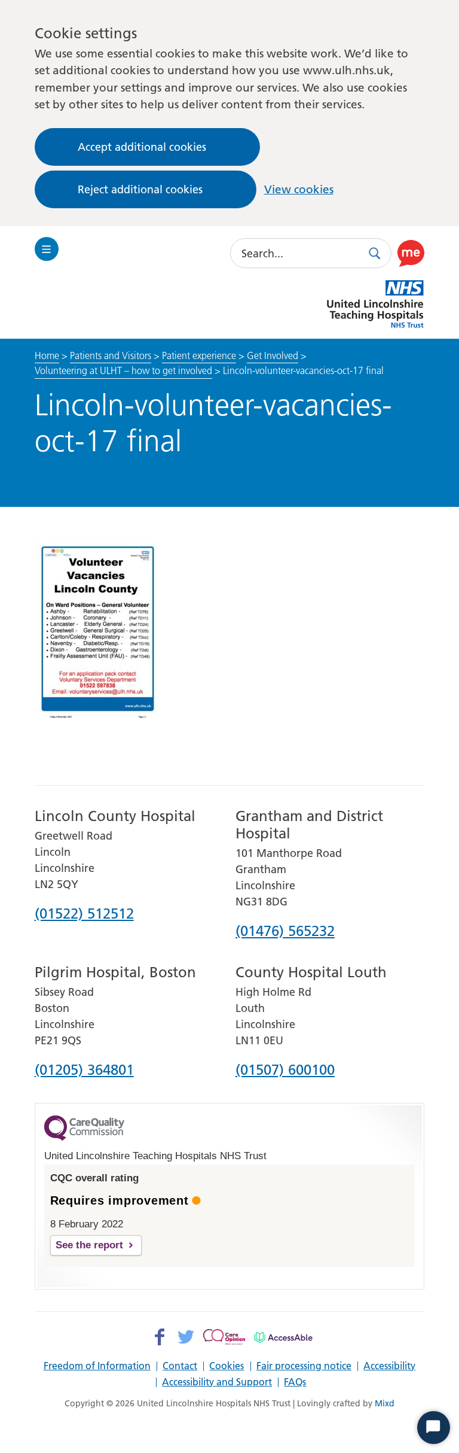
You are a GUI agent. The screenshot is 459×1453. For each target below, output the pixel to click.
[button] (410, 253)
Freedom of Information (97, 1366)
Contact (180, 1366)
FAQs (295, 1382)
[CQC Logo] (84, 1137)
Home (47, 355)
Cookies (226, 1366)
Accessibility (389, 1366)
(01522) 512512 (84, 914)
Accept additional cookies (142, 147)
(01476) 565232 (285, 932)
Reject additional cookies (140, 189)
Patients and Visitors (110, 355)
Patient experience (199, 355)
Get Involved (272, 355)
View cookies (298, 189)
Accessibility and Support (217, 1382)
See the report (89, 1245)
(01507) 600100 (285, 1070)
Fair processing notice (303, 1366)
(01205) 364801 (84, 1070)
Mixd (384, 1403)
